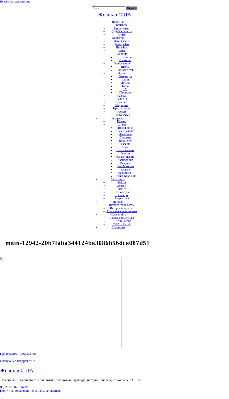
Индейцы (122, 47)
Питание (121, 102)
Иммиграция (122, 40)
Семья (121, 50)
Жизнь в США (114, 14)
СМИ (121, 34)
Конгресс (121, 24)
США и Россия (122, 220)
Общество (118, 37)
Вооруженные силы (121, 217)
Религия (122, 98)
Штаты (121, 124)
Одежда (121, 95)
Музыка (125, 82)
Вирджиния (125, 127)
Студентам (118, 227)
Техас (125, 147)
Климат (121, 121)
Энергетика (121, 198)
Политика (118, 21)
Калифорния (125, 159)
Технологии (121, 192)
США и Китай (122, 224)
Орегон (125, 153)
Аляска (125, 169)
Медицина (121, 105)
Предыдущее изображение (18, 354)
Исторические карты (121, 204)
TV (125, 89)
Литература (125, 76)
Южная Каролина (125, 175)
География (118, 118)
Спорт (125, 79)
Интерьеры (125, 57)
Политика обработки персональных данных (30, 390)
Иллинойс (125, 140)
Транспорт (121, 195)
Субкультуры (122, 114)
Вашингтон (125, 172)
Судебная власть (122, 31)
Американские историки (121, 211)
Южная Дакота (125, 156)
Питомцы (125, 60)
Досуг (121, 73)
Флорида (125, 163)
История (118, 201)
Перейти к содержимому (15, 1)
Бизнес (122, 188)
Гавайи (125, 143)
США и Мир (118, 214)
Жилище (121, 53)
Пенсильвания (125, 150)
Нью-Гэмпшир (125, 130)
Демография (121, 44)
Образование (122, 63)
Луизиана (125, 137)
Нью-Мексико (125, 166)
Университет (125, 69)
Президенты (121, 28)
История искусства (121, 208)
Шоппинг (125, 92)
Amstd (23, 387)
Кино (125, 85)
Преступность (121, 108)
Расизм (121, 111)
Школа (125, 66)
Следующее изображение (17, 361)
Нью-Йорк (125, 134)
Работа (122, 182)
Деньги (121, 185)
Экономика (118, 179)
